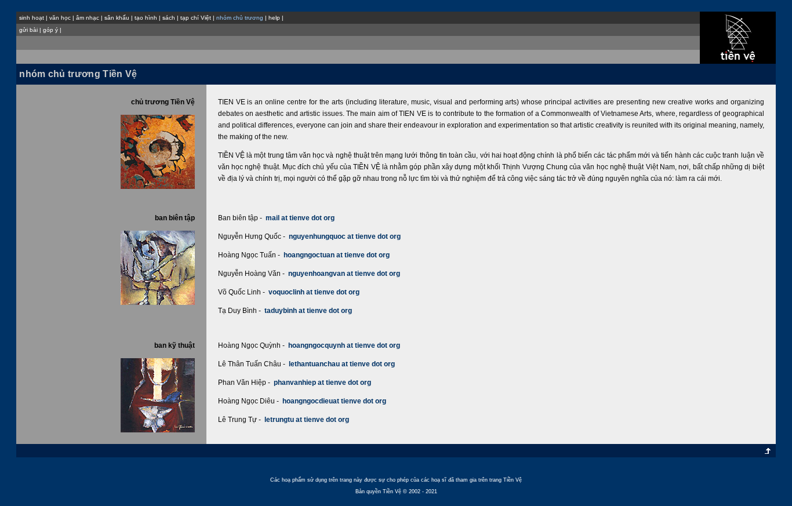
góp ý (50, 30)
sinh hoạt (31, 17)
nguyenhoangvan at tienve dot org (344, 274)
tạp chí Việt (195, 17)
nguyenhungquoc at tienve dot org (345, 236)
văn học (60, 17)
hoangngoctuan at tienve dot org (337, 255)
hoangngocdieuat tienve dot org (334, 401)
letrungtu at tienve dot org (306, 420)
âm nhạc (87, 17)
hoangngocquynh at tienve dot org (344, 345)
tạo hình (146, 17)
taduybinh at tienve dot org (308, 311)
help (274, 17)
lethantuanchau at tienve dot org (342, 364)
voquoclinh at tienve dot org (313, 292)
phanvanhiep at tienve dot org (322, 382)
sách (168, 17)
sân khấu (116, 17)
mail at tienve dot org (300, 218)
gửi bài (28, 30)
